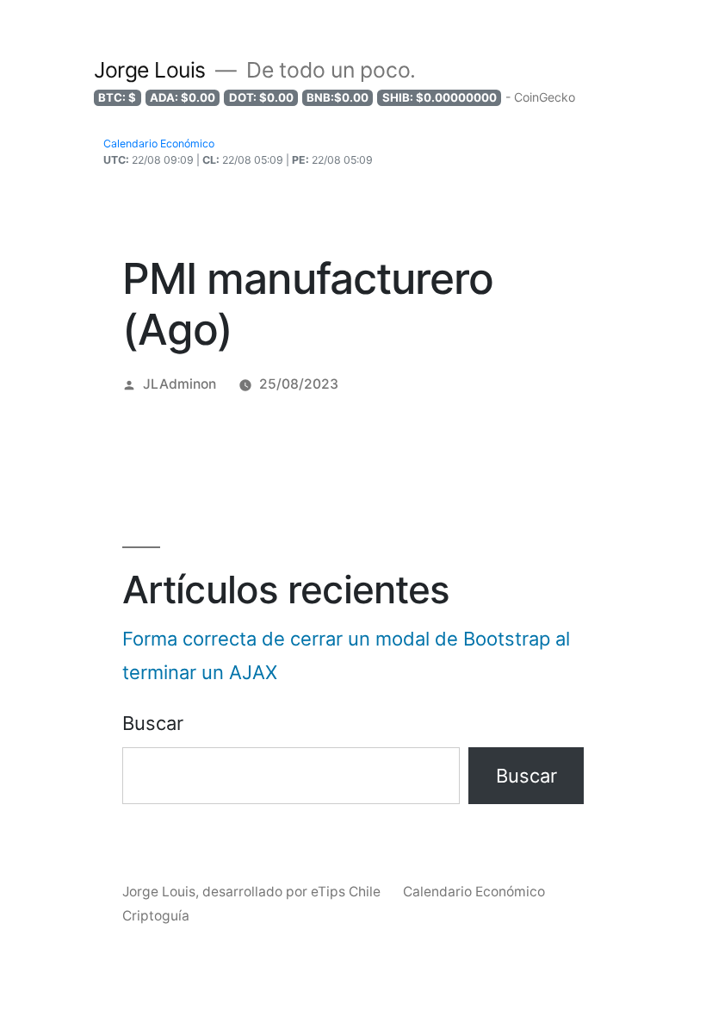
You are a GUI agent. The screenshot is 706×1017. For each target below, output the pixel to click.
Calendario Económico (474, 891)
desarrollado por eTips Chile (293, 891)
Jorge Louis (150, 70)
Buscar (152, 723)
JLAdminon (179, 384)
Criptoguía (155, 916)
